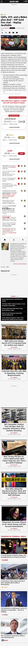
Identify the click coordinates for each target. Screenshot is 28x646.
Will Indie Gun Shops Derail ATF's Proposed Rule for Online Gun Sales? (14, 343)
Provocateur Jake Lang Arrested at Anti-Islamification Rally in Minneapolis (13, 582)
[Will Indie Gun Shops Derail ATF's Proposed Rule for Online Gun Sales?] (14, 332)
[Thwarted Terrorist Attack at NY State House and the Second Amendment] (14, 513)
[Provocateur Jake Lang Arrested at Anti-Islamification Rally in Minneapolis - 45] (14, 572)
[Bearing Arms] (14, 1)
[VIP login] (25, 1)
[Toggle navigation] (2, 1)
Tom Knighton (14, 377)
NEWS (8, 267)
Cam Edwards (5, 28)
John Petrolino (14, 465)
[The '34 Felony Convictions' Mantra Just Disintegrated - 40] (14, 626)
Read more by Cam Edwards (20, 263)
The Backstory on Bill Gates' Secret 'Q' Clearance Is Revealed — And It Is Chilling (14, 610)
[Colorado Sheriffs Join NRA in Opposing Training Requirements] (14, 362)
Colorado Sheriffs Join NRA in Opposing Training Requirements (14, 373)
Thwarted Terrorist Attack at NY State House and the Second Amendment (14, 524)
